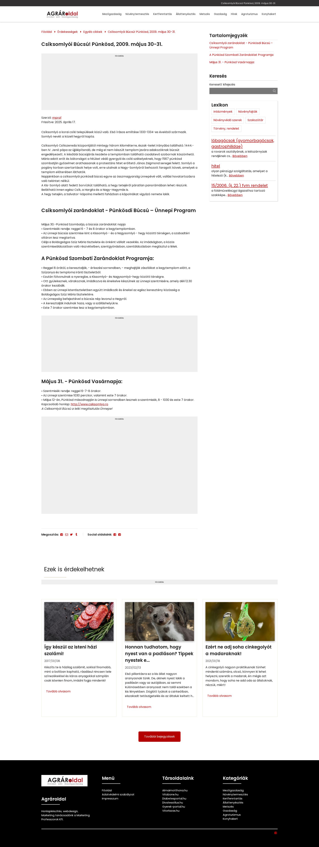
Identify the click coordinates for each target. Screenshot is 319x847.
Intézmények (222, 111)
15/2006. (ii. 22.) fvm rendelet (239, 185)
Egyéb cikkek (92, 32)
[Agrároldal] (61, 14)
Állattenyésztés (185, 14)
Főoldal (46, 32)
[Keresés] (274, 90)
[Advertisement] (119, 83)
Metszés (205, 14)
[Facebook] (62, 534)
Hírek (234, 14)
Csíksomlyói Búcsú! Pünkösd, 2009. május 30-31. (248, 3)
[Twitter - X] (71, 534)
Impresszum (110, 798)
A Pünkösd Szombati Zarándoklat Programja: (241, 55)
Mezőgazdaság (111, 14)
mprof (56, 118)
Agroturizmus (249, 14)
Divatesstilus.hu (172, 802)
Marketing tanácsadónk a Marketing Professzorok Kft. (65, 817)
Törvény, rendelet (226, 128)
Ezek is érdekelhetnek (74, 569)
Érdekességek (67, 32)
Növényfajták (247, 111)
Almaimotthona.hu (175, 790)
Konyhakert (269, 14)
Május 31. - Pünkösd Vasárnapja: (232, 62)
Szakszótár (255, 120)
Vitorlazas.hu (170, 811)
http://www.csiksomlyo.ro (89, 404)
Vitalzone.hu (170, 794)
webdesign (70, 811)
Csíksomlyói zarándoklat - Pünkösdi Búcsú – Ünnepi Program (241, 45)
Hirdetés (119, 55)
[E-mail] (66, 534)
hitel (215, 166)
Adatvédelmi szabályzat (118, 794)
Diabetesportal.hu (174, 798)
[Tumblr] (76, 534)
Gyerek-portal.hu (173, 806)
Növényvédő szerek (227, 120)
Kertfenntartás (162, 14)
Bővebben (239, 156)
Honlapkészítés (51, 811)
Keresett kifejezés (222, 84)
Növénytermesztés (137, 14)
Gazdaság (220, 14)
